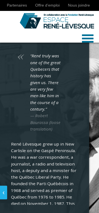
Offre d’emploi (47, 5)
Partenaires (17, 5)
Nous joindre (79, 5)
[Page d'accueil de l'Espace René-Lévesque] (47, 20)
